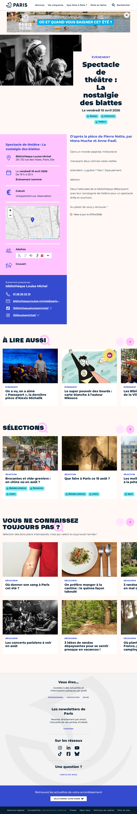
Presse (73, 810)
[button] (32, 220)
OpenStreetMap (47, 238)
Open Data (85, 810)
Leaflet (33, 238)
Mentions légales (15, 810)
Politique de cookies (104, 810)
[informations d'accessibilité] (34, 255)
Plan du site (124, 810)
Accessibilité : (47, 810)
